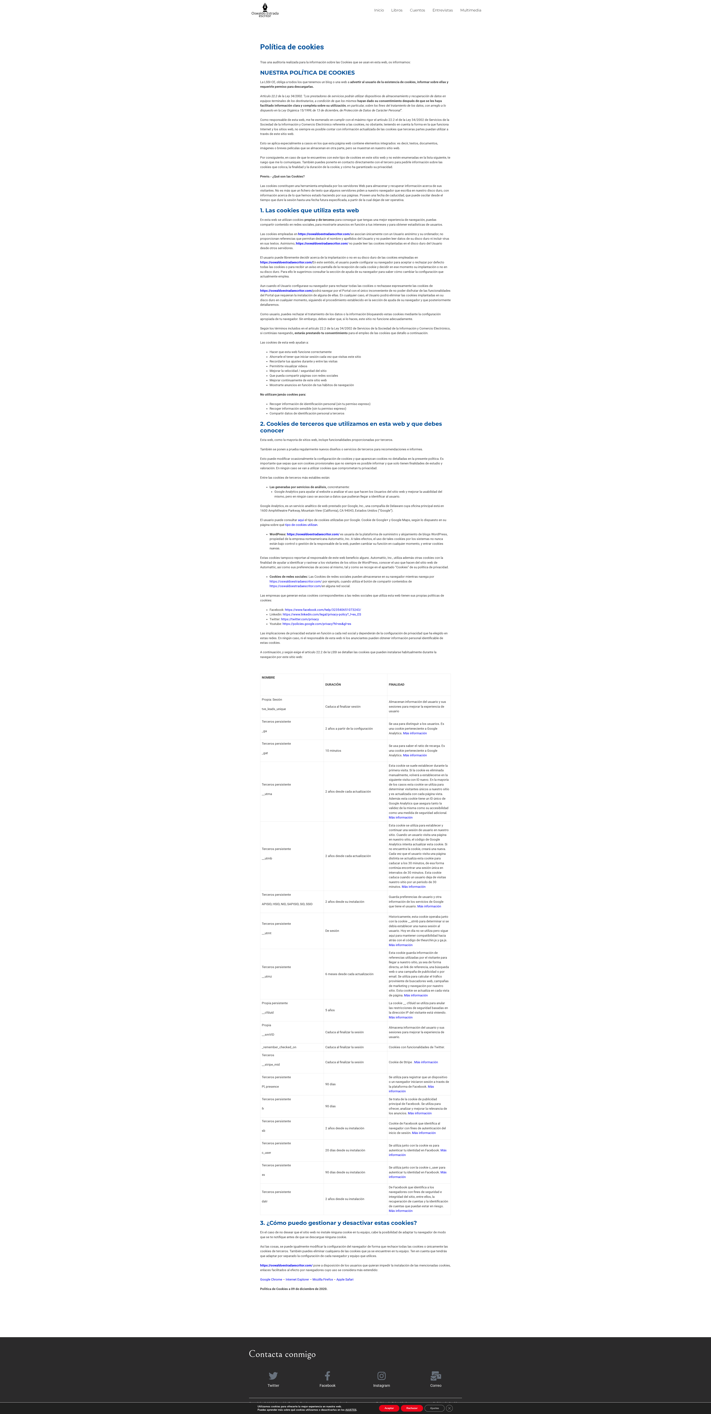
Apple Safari (344, 1279)
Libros (397, 10)
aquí (301, 520)
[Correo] (435, 1375)
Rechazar (412, 1408)
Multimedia (470, 10)
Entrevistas (443, 10)
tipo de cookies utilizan (301, 525)
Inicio (379, 10)
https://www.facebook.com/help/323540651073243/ (323, 610)
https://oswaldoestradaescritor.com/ (322, 243)
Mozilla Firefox (323, 1279)
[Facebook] (327, 1375)
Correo (435, 1385)
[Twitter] (273, 1375)
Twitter (273, 1385)
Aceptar (389, 1408)
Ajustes (434, 1408)
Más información (415, 733)
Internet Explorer (297, 1279)
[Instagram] (381, 1375)
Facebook (328, 1385)
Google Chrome (271, 1279)
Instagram (381, 1385)
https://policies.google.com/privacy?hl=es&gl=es (317, 624)
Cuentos (417, 10)
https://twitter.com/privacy (300, 619)
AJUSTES (350, 1410)
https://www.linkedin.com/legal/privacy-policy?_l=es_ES (322, 614)
